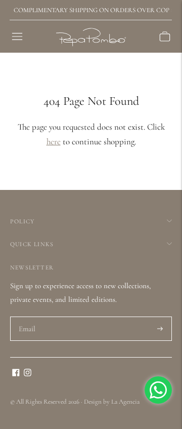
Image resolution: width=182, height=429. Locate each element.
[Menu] (17, 36)
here (54, 141)
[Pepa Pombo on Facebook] (16, 373)
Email (27, 317)
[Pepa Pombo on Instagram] (27, 373)
